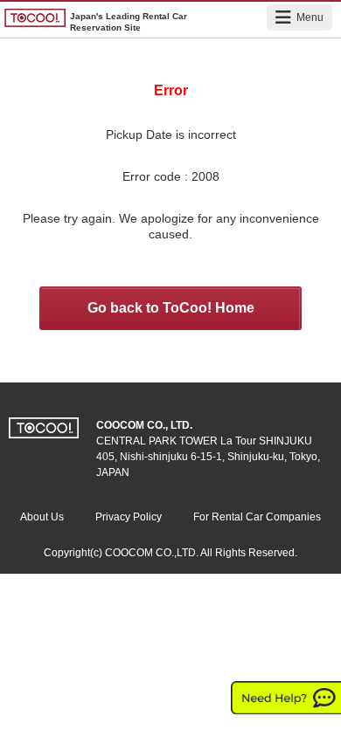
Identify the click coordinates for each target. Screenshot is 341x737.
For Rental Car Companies (257, 517)
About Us (42, 517)
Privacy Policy (128, 517)
